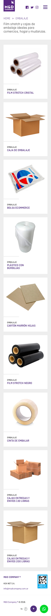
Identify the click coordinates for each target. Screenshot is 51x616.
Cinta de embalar (18, 441)
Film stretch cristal (20, 93)
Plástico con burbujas (15, 267)
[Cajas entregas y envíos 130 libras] (25, 469)
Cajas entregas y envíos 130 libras (18, 500)
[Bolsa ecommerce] (25, 179)
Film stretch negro (19, 383)
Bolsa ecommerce (18, 208)
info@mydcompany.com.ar (16, 588)
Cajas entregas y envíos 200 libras (18, 560)
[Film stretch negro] (25, 354)
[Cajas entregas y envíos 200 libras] (25, 529)
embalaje (12, 89)
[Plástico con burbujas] (25, 236)
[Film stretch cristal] (25, 64)
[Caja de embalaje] (25, 121)
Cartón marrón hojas (21, 326)
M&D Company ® (11, 602)
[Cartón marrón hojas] (25, 297)
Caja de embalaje (18, 150)
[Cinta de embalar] (25, 412)
